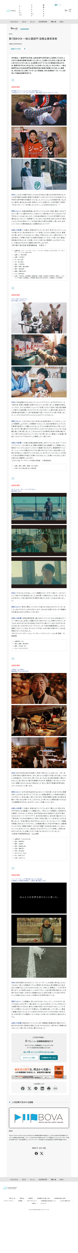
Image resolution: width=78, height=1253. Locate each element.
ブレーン (32, 21)
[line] (36, 1088)
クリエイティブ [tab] (32, 10)
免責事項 (31, 1198)
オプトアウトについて (33, 1201)
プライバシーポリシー (10, 1201)
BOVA (61, 21)
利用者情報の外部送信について (49, 1201)
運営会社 (23, 1198)
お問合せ (35, 1203)
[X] (41, 1153)
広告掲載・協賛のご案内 (60, 1198)
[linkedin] (42, 1088)
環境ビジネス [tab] (43, 10)
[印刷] (49, 1088)
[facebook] (23, 1088)
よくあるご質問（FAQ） (66, 1201)
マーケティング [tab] (20, 10)
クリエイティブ (14, 21)
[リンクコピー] (55, 1088)
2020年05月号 (43, 21)
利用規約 (21, 1201)
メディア (24, 21)
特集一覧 (53, 21)
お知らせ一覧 (13, 1198)
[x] (29, 1088)
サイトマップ (43, 1203)
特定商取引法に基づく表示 (44, 1198)
